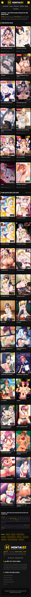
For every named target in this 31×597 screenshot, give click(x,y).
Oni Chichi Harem (4, 270)
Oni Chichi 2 (3, 322)
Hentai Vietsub (20, 534)
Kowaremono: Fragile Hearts (22, 374)
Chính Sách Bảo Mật (8, 575)
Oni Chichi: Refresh (5, 217)
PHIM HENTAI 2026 (7, 23)
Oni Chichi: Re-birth (21, 296)
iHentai (7, 534)
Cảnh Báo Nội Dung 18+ (9, 581)
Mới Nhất (22, 6)
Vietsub (11, 6)
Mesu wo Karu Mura (21, 157)
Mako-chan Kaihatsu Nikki (22, 426)
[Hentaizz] (15, 2)
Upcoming (15, 8)
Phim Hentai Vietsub (12, 539)
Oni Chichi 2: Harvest (21, 217)
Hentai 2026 (5, 6)
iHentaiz (19, 537)
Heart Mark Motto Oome (22, 102)
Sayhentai (4, 539)
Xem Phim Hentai (11, 537)
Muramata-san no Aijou (21, 48)
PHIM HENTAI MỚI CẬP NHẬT (10, 192)
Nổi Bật (26, 6)
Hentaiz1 (4, 537)
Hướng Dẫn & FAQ (19, 557)
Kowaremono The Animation (7, 374)
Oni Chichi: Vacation (5, 244)
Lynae (2, 184)
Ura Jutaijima (3, 400)
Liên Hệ (5, 584)
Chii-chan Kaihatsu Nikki (6, 452)
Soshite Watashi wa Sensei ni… (7, 504)
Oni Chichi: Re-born (5, 296)
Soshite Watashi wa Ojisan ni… (23, 478)
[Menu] (2, 2)
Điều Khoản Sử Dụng (8, 579)
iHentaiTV (21, 539)
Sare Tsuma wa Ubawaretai (6, 102)
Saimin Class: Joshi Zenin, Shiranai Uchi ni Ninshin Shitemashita (6, 428)
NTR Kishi (3, 75)
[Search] (28, 2)
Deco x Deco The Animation (6, 48)
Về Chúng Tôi (11, 557)
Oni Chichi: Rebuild (20, 270)
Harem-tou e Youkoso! (5, 157)
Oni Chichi (19, 322)
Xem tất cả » (28, 22)
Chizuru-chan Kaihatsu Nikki (7, 478)
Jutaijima (18, 400)
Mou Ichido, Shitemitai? (21, 184)
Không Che (16, 6)
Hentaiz (13, 534)
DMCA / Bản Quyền (8, 577)
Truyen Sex (25, 537)
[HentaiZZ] (15, 547)
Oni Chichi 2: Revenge (21, 244)
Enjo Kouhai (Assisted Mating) (23, 129)
